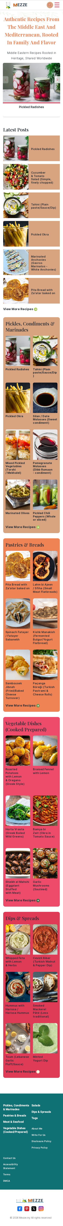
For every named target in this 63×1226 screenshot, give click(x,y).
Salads (36, 1105)
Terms (6, 1174)
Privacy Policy (40, 1147)
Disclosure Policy (41, 1141)
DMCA (6, 1180)
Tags (35, 1118)
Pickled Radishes (31, 107)
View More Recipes (18, 309)
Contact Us (9, 1158)
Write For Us (39, 1135)
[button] (57, 79)
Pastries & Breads (14, 1115)
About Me (37, 1128)
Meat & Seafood (13, 1121)
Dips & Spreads (41, 1111)
